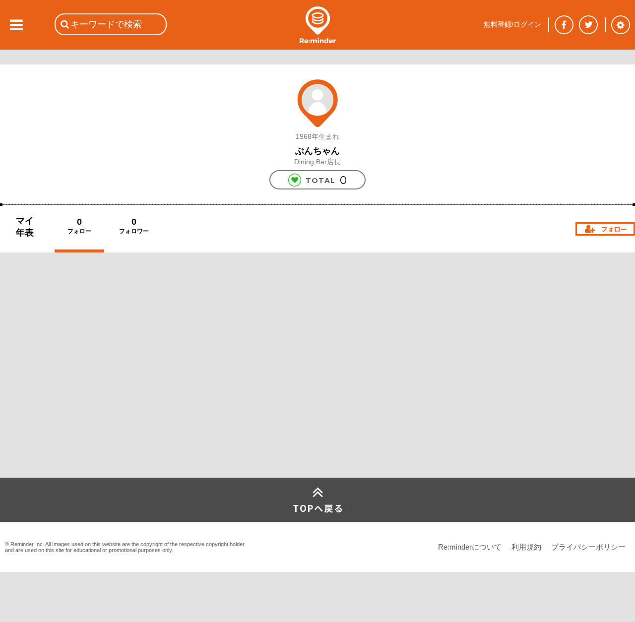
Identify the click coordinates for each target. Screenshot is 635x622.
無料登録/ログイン (512, 24)
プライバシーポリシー (588, 547)
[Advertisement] (74, 404)
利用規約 (526, 547)
